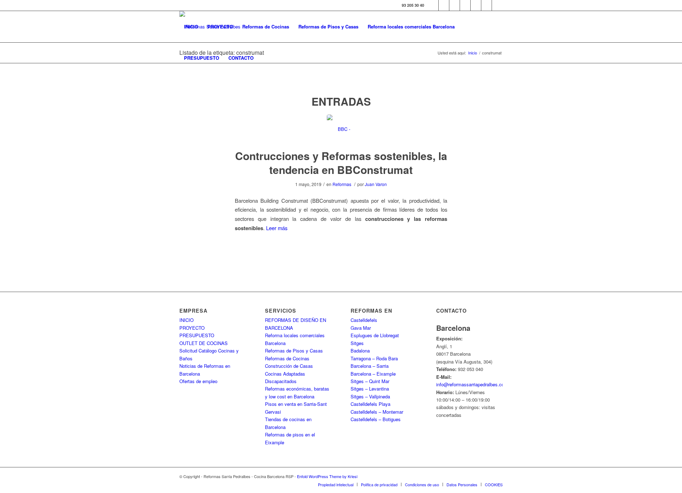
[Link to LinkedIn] (486, 5)
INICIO (186, 320)
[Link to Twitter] (444, 5)
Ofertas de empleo (198, 381)
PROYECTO (192, 327)
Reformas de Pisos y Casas (294, 350)
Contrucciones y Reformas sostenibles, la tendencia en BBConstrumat (341, 162)
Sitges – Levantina (370, 388)
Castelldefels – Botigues (376, 419)
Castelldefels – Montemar (377, 411)
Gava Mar (361, 327)
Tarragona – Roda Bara (374, 358)
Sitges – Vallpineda (370, 396)
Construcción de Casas (289, 365)
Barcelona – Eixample (373, 373)
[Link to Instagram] (454, 5)
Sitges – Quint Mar (370, 381)
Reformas (341, 184)
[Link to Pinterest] (476, 5)
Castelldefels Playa (370, 404)
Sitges (357, 343)
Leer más (276, 228)
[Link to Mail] (497, 5)
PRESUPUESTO (196, 335)
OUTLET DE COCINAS (203, 343)
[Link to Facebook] (433, 5)
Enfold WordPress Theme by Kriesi (327, 476)
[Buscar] (265, 58)
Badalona (360, 350)
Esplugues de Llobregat (375, 335)
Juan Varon (376, 184)
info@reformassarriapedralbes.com (472, 384)
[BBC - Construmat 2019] (341, 129)
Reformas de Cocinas (287, 358)
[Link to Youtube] (465, 5)
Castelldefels (364, 320)
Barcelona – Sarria (370, 365)
